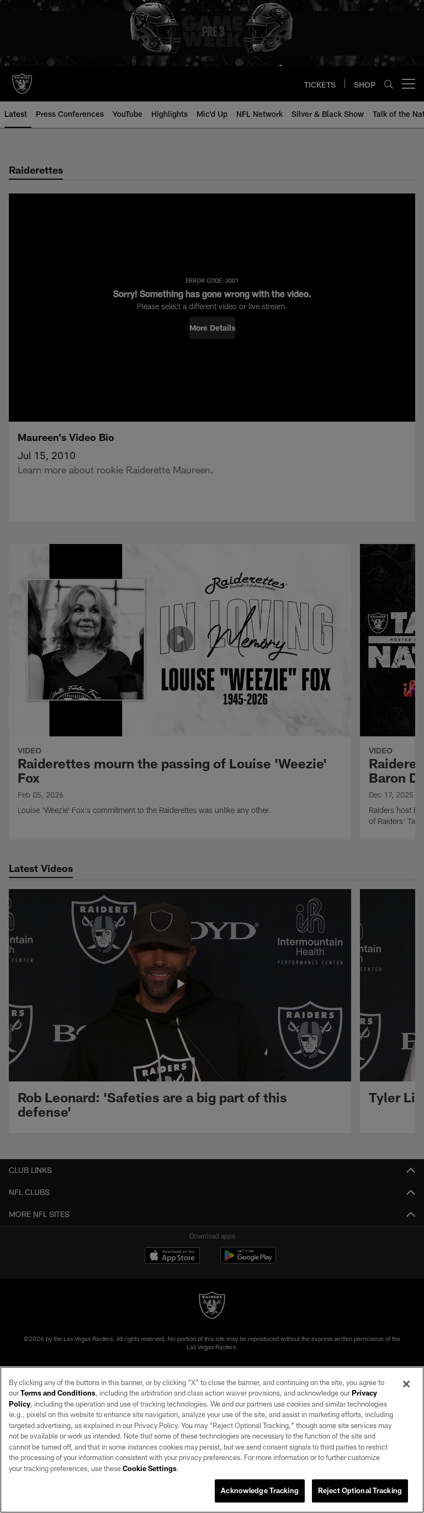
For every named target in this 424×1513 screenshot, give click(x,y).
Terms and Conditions (58, 1392)
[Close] (406, 1384)
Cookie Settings (150, 1468)
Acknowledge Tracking (260, 1490)
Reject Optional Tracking (360, 1490)
